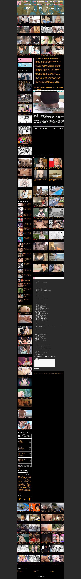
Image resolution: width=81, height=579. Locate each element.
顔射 (27, 490)
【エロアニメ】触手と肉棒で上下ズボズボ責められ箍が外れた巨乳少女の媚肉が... (48, 82)
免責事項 (35, 571)
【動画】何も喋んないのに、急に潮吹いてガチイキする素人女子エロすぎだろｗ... (48, 58)
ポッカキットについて (20, 571)
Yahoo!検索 (20, 441)
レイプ (20, 483)
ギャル (20, 478)
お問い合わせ (52, 571)
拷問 (59, 91)
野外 (20, 490)
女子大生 (29, 484)
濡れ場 (27, 487)
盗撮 (21, 489)
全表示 (19, 468)
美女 (28, 489)
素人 (23, 489)
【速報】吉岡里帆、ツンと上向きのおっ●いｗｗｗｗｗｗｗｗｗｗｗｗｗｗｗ (47, 70)
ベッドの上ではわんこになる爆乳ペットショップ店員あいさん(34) (45, 73)
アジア (26, 476)
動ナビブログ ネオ (21, 455)
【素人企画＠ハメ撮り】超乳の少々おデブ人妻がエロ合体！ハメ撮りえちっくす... (48, 66)
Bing (19, 454)
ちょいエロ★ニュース (22, 449)
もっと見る (19, 493)
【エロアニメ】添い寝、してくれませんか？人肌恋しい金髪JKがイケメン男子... (47, 78)
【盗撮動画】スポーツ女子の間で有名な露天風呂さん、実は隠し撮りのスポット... (48, 61)
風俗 (29, 490)
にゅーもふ (20, 443)
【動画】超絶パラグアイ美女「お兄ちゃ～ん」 (42, 62)
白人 (19, 489)
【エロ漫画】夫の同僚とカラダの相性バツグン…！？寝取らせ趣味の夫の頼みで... (48, 69)
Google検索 (20, 440)
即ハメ (24, 484)
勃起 (22, 484)
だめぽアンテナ (21, 442)
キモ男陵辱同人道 (21, 448)
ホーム (18, 570)
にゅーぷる (20, 447)
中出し (27, 483)
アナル (29, 476)
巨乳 (22, 485)
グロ (34, 91)
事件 (57, 91)
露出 (22, 490)
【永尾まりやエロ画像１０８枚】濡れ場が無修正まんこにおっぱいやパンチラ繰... (48, 74)
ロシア (24, 483)
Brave (20, 461)
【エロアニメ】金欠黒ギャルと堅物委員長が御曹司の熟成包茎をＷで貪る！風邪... (48, 77)
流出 (21, 487)
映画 (30, 485)
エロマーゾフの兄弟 (22, 453)
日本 (28, 486)
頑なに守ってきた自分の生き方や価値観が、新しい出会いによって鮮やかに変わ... (48, 65)
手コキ (24, 485)
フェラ (23, 481)
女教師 (19, 485)
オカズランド (21, 446)
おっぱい (21, 476)
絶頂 (26, 489)
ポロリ (26, 481)
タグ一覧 (51, 570)
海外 (24, 488)
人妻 (20, 484)
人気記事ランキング (36, 570)
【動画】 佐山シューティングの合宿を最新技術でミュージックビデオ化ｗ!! (47, 81)
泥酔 (19, 487)
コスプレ (24, 478)
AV (18, 476)
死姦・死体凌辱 (62, 91)
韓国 (25, 490)
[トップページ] (19, 3)
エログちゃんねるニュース (22, 459)
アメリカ (20, 477)
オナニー (25, 477)
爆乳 (30, 487)
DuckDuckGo (21, 460)
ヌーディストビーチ (24, 480)
